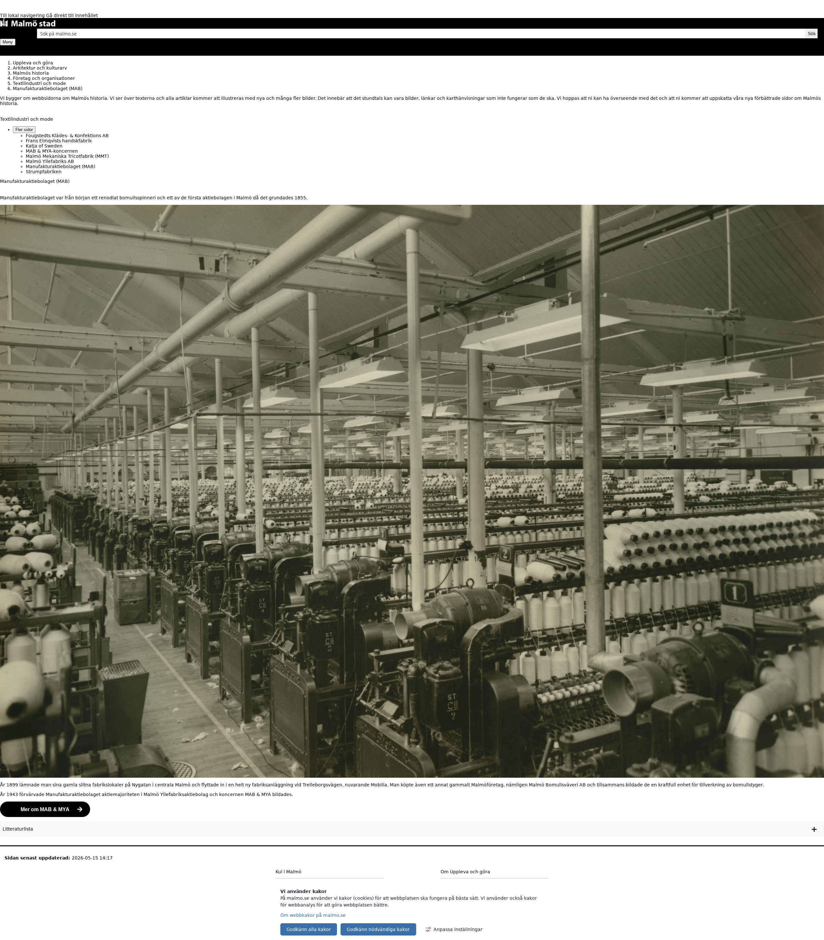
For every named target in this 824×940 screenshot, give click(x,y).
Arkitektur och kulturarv (40, 68)
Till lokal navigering (23, 15)
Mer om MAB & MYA (45, 809)
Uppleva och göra (33, 62)
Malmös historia (31, 73)
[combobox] (421, 33)
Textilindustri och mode (39, 83)
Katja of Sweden (44, 145)
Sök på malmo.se (11, 33)
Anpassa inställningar (458, 929)
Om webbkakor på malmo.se (313, 915)
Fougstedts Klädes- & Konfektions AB (67, 135)
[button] (412, 828)
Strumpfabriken (43, 171)
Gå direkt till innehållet (72, 15)
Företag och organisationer (44, 78)
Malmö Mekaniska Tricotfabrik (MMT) (67, 156)
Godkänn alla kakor (308, 929)
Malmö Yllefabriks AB (50, 161)
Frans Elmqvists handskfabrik (59, 140)
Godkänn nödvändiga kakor (378, 929)
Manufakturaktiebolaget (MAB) (60, 166)
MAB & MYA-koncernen (52, 151)
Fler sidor (24, 129)
